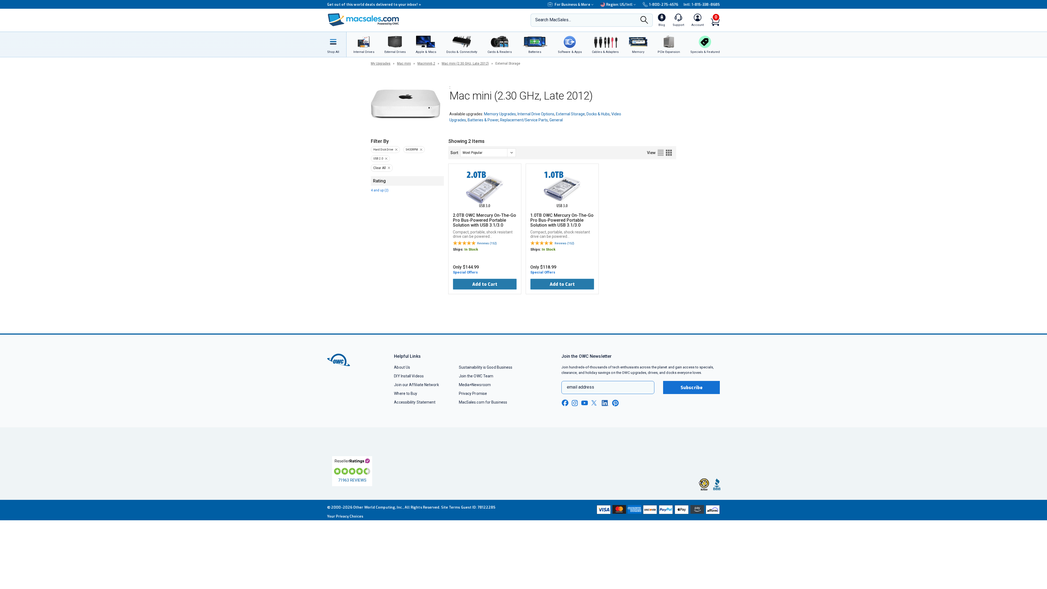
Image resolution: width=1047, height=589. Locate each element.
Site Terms (450, 507)
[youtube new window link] (584, 403)
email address (580, 387)
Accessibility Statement (414, 402)
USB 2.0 (378, 158)
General (556, 120)
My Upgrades (380, 63)
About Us (402, 367)
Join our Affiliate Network (416, 385)
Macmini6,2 (426, 63)
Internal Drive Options (536, 114)
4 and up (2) (380, 190)
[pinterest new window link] (615, 403)
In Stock (471, 249)
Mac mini (404, 63)
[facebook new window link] (564, 403)
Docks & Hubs (598, 114)
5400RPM (412, 149)
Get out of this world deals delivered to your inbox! (374, 4)
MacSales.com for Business (483, 402)
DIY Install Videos (409, 376)
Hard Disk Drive (383, 149)
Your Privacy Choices (345, 516)
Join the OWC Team (476, 376)
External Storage (570, 114)
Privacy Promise (473, 393)
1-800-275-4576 (663, 4)
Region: (619, 4)
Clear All (379, 168)
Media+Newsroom (475, 385)
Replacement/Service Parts (524, 120)
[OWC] (363, 20)
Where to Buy (405, 393)
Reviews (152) (487, 243)
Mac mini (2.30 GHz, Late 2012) (465, 63)
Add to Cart (484, 284)
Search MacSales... (553, 19)
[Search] (644, 20)
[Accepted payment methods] (657, 510)
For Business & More (572, 4)
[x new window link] (594, 402)
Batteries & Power (483, 120)
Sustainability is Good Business (486, 367)
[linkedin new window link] (605, 403)
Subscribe (691, 387)
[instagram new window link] (575, 403)
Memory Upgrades (500, 114)
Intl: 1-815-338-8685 (702, 4)
